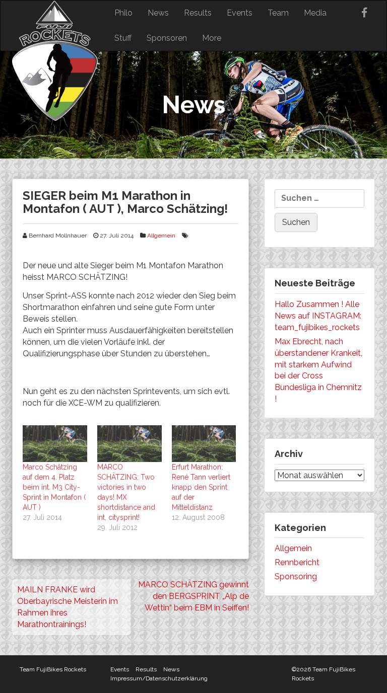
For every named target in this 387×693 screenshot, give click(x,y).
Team (278, 13)
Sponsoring (296, 576)
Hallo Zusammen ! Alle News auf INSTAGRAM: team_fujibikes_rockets (318, 315)
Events (239, 13)
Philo (123, 13)
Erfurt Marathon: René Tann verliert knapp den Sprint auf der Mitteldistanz (201, 487)
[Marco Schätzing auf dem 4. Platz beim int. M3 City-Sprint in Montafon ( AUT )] (55, 443)
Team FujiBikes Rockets (53, 669)
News (158, 13)
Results (198, 13)
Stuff (123, 38)
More (211, 38)
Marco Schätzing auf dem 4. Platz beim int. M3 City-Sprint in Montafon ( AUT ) (54, 487)
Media (315, 13)
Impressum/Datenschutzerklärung (159, 678)
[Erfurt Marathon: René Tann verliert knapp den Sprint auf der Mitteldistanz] (204, 443)
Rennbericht (297, 562)
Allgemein (161, 235)
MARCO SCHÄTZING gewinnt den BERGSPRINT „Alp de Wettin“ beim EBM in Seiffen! (193, 596)
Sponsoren (167, 38)
